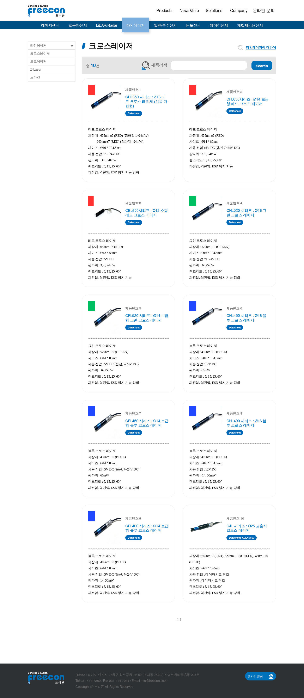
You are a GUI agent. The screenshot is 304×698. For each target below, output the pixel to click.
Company (239, 10)
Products (164, 10)
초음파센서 (77, 25)
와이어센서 (219, 25)
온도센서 (193, 25)
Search (262, 66)
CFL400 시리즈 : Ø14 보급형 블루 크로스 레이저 (147, 528)
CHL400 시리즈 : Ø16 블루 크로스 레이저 (246, 423)
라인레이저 (135, 25)
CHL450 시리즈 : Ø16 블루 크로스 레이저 (246, 317)
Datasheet (134, 113)
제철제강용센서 (250, 25)
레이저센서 (50, 25)
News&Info (189, 10)
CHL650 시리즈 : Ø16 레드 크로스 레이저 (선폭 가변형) (146, 101)
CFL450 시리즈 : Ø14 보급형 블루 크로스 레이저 (147, 423)
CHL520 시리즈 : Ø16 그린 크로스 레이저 (246, 212)
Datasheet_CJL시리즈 (241, 537)
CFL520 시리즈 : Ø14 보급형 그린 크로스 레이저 (147, 317)
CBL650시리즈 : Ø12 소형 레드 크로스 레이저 (146, 212)
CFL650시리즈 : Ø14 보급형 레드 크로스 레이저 (247, 101)
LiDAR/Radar (106, 25)
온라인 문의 (264, 10)
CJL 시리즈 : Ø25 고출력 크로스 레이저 (246, 528)
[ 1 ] (179, 619)
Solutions (214, 10)
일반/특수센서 (165, 25)
